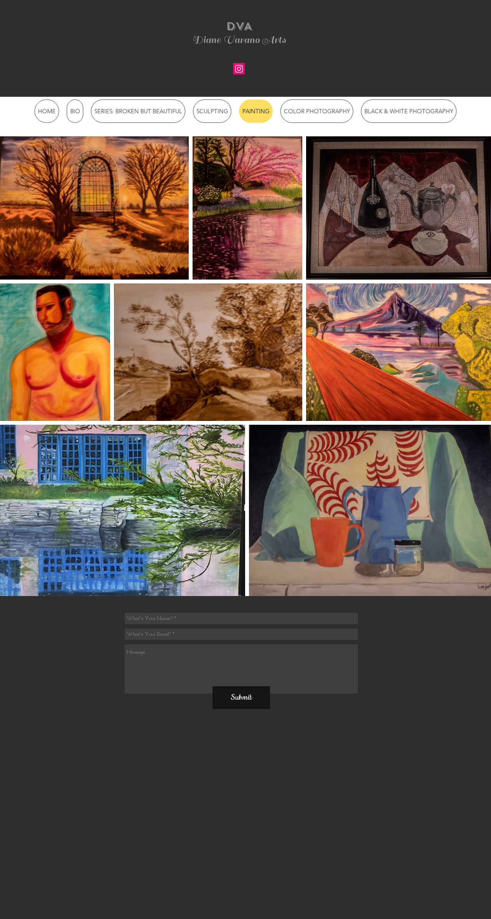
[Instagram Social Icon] (239, 69)
